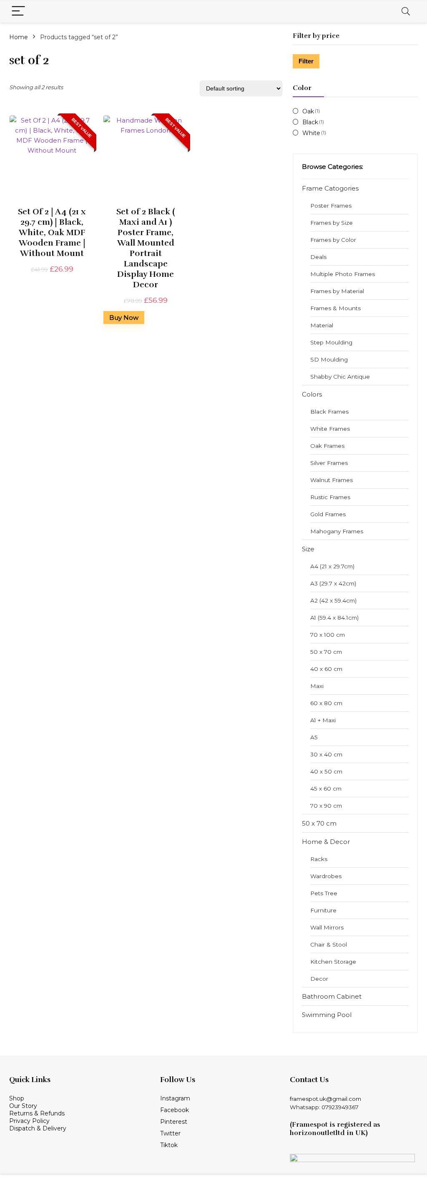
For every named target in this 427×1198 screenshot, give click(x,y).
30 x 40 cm (326, 754)
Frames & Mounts (335, 308)
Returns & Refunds (37, 1113)
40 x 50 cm (326, 771)
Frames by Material (337, 291)
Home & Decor (326, 842)
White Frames (330, 428)
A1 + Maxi (323, 720)
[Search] (406, 11)
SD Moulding (329, 359)
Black (310, 122)
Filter (306, 61)
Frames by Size (331, 222)
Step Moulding (331, 342)
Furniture (323, 910)
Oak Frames (327, 445)
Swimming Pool (327, 1015)
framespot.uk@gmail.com (325, 1098)
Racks (318, 859)
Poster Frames (331, 205)
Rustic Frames (330, 497)
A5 (314, 737)
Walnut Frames (331, 480)
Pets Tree (323, 893)
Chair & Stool (328, 944)
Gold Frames (328, 514)
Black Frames (329, 411)
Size (308, 549)
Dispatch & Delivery (37, 1128)
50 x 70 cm (326, 651)
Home (18, 37)
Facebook (174, 1110)
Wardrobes (326, 876)
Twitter (170, 1133)
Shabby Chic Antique (340, 376)
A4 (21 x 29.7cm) (332, 566)
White (311, 133)
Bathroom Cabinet (332, 996)
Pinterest (173, 1121)
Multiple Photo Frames (342, 274)
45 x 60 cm (326, 788)
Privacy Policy (29, 1121)
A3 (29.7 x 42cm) (333, 583)
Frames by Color (333, 239)
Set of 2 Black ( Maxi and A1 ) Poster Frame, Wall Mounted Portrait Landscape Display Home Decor (145, 248)
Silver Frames (329, 463)
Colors (312, 394)
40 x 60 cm (326, 669)
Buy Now (123, 317)
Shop (17, 1098)
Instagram (175, 1098)
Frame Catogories (330, 188)
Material (321, 325)
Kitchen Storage (333, 961)
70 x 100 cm (327, 634)
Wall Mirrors (327, 927)
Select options (52, 279)
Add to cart (145, 324)
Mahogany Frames (336, 531)
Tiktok (169, 1145)
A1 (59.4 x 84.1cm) (334, 617)
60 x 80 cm (326, 703)
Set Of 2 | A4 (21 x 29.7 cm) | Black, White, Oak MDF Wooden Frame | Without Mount (52, 232)
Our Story (23, 1106)
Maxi (317, 686)
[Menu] (18, 11)
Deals (318, 257)
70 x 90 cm (326, 805)
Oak (308, 111)
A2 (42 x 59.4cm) (333, 600)
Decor (319, 978)
